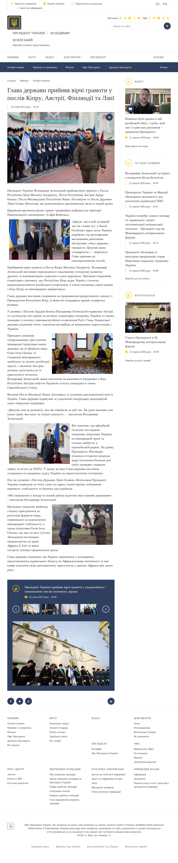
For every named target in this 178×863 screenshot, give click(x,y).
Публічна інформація (108, 769)
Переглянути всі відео (137, 146)
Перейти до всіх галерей (138, 360)
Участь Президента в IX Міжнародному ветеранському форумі (145, 341)
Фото (53, 718)
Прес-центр (15, 769)
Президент (99, 743)
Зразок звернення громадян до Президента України (66, 780)
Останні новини (15, 67)
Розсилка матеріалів (17, 783)
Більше (159, 57)
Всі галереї (55, 740)
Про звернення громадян (63, 774)
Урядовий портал (40, 846)
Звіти (94, 783)
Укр (157, 3)
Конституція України (145, 732)
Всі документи (141, 736)
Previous (16, 609)
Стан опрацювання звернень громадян (64, 801)
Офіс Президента (91, 67)
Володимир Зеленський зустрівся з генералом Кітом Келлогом (147, 175)
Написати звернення (25, 3)
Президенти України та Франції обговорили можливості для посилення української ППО (146, 196)
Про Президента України (105, 753)
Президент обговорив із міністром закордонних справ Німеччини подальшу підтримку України (147, 258)
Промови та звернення (45, 67)
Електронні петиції (60, 791)
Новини (24, 80)
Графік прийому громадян (63, 786)
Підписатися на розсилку (89, 3)
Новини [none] (13, 57)
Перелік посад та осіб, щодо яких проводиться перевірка (151, 784)
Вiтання (70, 67)
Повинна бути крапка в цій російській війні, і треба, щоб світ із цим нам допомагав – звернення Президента (145, 125)
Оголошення (140, 753)
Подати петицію (55, 3)
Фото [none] (32, 57)
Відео (96, 718)
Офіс (137, 743)
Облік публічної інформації (106, 791)
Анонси (11, 774)
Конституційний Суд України (102, 846)
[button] (126, 18)
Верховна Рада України (68, 846)
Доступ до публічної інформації (109, 774)
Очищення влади (146, 769)
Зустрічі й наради (59, 727)
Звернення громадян (65, 769)
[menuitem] (16, 57)
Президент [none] (98, 57)
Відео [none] (50, 57)
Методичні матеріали (103, 787)
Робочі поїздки (57, 732)
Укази (137, 723)
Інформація (140, 774)
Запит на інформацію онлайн (107, 778)
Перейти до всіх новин (137, 278)
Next (105, 609)
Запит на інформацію (31, 8)
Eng (165, 3)
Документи (142, 718)
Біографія (97, 748)
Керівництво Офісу (144, 748)
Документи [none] (73, 57)
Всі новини (13, 745)
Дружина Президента (120, 67)
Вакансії (138, 757)
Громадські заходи (59, 723)
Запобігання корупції (145, 761)
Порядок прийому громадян (64, 795)
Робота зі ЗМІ (14, 778)
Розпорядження (142, 727)
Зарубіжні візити (58, 736)
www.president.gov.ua (57, 831)
